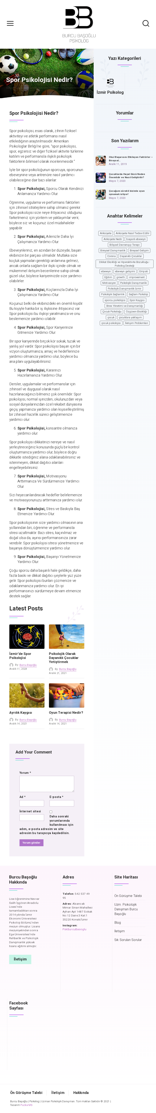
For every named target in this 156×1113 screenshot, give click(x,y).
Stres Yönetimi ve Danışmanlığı (124, 306)
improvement (137, 277)
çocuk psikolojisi (111, 323)
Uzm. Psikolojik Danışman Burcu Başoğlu (126, 909)
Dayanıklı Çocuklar (131, 256)
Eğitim (108, 277)
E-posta (57, 797)
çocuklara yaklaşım (130, 317)
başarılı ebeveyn (136, 239)
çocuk (111, 317)
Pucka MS (26, 1105)
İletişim (119, 931)
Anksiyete (106, 233)
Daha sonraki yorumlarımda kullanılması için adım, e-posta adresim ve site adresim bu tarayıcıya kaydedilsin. (46, 825)
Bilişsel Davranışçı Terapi (124, 245)
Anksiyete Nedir (113, 239)
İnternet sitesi (30, 811)
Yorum (25, 773)
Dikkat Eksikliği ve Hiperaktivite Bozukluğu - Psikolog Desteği (124, 264)
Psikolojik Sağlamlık (112, 294)
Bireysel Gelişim (139, 250)
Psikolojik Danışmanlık (133, 283)
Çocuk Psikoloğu (112, 311)
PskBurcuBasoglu (75, 929)
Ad (23, 797)
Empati (143, 271)
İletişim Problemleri (136, 323)
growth (120, 277)
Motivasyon (109, 283)
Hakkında (81, 1092)
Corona (111, 256)
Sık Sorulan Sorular (128, 940)
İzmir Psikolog (110, 92)
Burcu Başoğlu (28, 665)
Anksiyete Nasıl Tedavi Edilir (133, 233)
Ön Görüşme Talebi (128, 896)
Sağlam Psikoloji (138, 294)
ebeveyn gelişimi (125, 271)
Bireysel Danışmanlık (112, 250)
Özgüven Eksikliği (136, 311)
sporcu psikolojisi (115, 300)
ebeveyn (106, 271)
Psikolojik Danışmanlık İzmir (124, 289)
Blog (117, 922)
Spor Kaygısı (137, 300)
